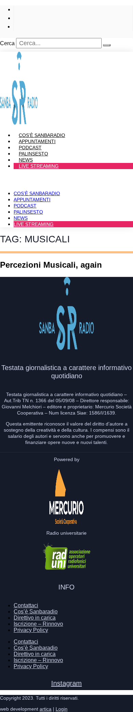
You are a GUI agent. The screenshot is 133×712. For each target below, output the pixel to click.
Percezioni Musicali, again (51, 264)
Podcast (25, 205)
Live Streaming (39, 166)
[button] (66, 178)
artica (45, 709)
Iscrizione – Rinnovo (38, 624)
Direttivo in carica (35, 618)
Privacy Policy (31, 630)
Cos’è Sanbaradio (37, 193)
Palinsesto (28, 212)
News (21, 218)
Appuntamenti (32, 199)
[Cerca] (106, 45)
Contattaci (26, 605)
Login (62, 709)
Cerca (7, 43)
